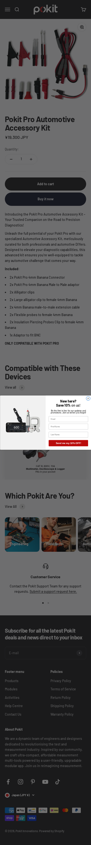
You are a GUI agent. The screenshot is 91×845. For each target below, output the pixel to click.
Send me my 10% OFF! (68, 443)
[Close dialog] (88, 398)
